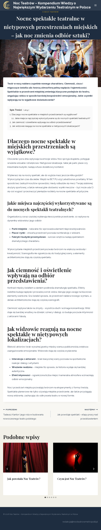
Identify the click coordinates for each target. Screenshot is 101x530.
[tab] (45, 497)
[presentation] (25, 458)
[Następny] (94, 469)
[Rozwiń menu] (95, 5)
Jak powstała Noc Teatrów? (23, 478)
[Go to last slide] (7, 469)
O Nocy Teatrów (50, 12)
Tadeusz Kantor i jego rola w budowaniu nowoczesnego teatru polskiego (23, 414)
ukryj (26, 110)
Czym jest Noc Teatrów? (71, 478)
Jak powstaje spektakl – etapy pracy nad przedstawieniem (77, 414)
